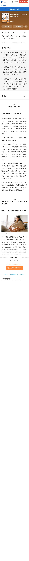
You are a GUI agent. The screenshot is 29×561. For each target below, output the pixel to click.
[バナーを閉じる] (27, 9)
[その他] (26, 26)
